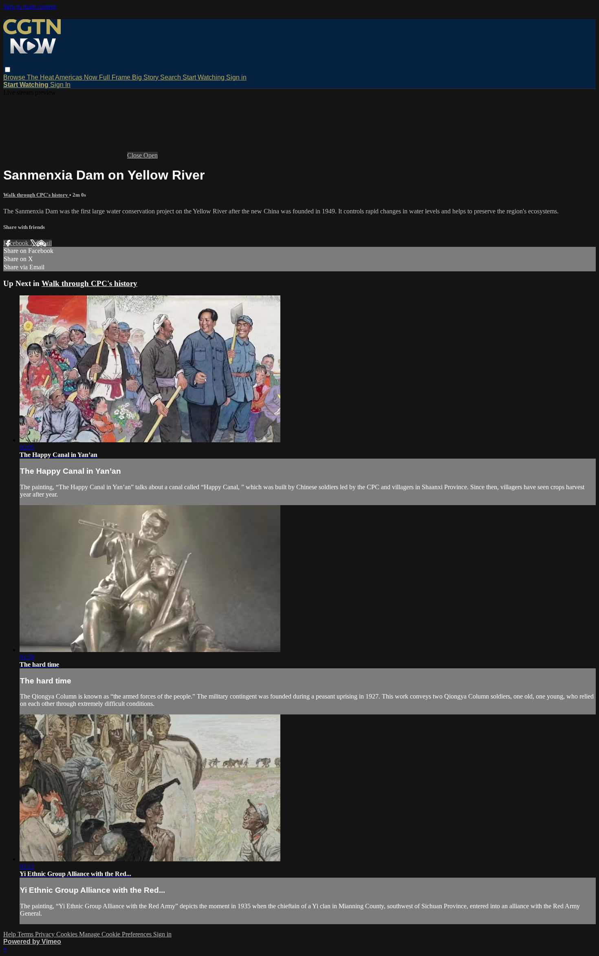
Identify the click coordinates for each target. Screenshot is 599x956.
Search (171, 77)
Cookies (67, 934)
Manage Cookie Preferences (116, 934)
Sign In (60, 84)
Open (150, 155)
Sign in (236, 77)
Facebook (16, 243)
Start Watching (204, 77)
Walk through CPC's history (36, 195)
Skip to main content (29, 6)
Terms (26, 934)
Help (10, 934)
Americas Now (77, 77)
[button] (7, 69)
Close (135, 155)
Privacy (45, 934)
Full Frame (115, 77)
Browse (15, 77)
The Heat (41, 77)
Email (44, 243)
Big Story (146, 77)
